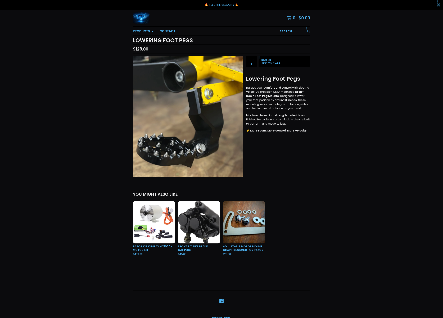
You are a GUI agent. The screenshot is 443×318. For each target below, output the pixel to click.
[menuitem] (143, 31)
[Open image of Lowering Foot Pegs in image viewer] (188, 116)
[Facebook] (221, 301)
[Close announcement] (438, 5)
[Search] (308, 31)
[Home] (141, 18)
